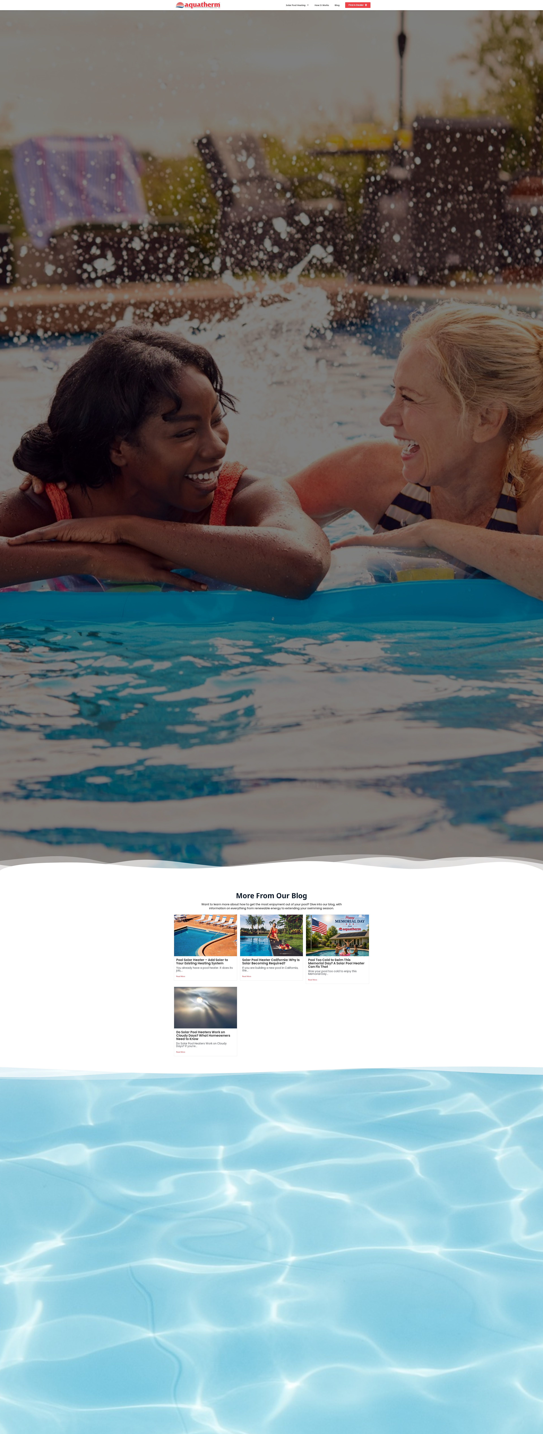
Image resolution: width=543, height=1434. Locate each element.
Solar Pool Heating (295, 5)
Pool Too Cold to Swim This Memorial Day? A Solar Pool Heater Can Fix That (336, 963)
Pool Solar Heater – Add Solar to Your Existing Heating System (202, 962)
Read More (180, 976)
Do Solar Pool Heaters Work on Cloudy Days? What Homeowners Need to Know (203, 1035)
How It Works (322, 5)
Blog (337, 5)
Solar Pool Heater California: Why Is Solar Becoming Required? (271, 962)
